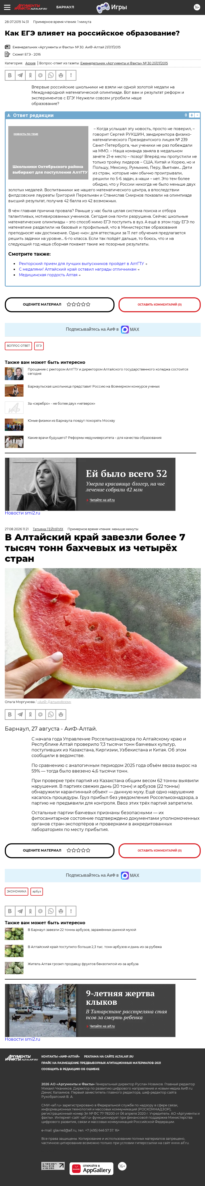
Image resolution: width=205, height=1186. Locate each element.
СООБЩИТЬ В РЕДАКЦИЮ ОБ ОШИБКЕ (70, 1069)
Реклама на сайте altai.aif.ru (108, 1056)
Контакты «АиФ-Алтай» (60, 1056)
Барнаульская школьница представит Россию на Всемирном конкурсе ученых (94, 386)
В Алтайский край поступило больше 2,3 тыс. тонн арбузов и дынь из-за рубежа (95, 947)
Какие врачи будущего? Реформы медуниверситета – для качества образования (94, 438)
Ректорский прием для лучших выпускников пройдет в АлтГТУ (81, 263)
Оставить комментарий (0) (160, 304)
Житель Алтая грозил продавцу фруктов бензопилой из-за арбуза (83, 964)
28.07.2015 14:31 (17, 22)
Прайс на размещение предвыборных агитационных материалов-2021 (101, 1063)
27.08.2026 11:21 (17, 529)
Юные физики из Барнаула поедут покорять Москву (71, 421)
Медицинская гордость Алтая (48, 274)
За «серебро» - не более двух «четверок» (61, 403)
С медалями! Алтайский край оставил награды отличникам (77, 269)
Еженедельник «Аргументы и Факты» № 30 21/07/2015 (124, 63)
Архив (30, 63)
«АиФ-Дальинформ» (54, 702)
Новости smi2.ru (22, 513)
